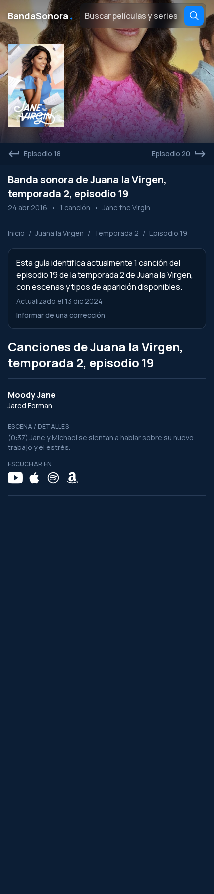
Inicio (16, 233)
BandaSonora (41, 16)
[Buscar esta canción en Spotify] (53, 477)
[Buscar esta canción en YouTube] (15, 477)
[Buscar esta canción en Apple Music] (34, 477)
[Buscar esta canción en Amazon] (72, 477)
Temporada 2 (116, 233)
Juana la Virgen (59, 233)
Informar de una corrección (60, 315)
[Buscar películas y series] (194, 16)
